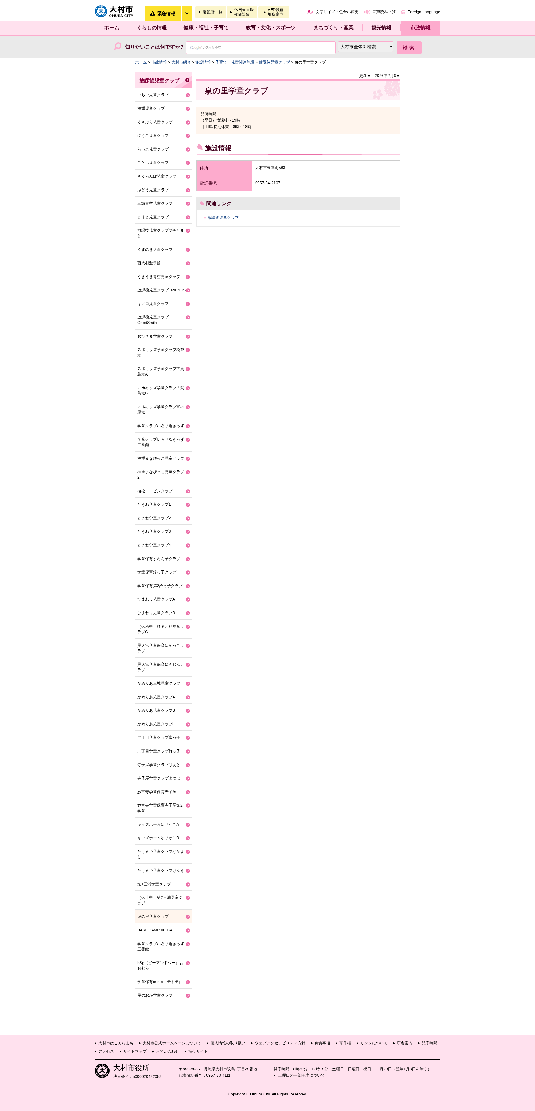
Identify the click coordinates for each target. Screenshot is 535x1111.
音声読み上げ (384, 11)
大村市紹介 (181, 62)
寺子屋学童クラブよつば (158, 778)
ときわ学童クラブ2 (154, 518)
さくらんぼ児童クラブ (156, 176)
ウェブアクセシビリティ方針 (280, 1043)
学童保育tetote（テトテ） (160, 981)
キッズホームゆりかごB (158, 838)
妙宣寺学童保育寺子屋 (156, 792)
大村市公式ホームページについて (172, 1043)
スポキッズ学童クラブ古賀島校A (160, 371)
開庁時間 (429, 1043)
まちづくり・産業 (333, 27)
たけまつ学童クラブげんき (160, 870)
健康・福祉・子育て (206, 27)
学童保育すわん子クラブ (158, 558)
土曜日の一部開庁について (301, 1075)
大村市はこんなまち (115, 1043)
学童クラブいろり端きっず (160, 425)
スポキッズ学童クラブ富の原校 (160, 410)
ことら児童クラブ (153, 162)
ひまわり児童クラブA (156, 599)
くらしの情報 (152, 27)
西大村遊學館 (149, 263)
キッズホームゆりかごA (158, 824)
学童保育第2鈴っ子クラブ (160, 586)
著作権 (345, 1043)
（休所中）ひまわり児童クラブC (160, 629)
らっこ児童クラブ (153, 149)
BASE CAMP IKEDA (154, 930)
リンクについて (374, 1043)
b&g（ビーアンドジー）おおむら (160, 965)
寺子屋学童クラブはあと (158, 765)
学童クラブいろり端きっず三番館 (160, 946)
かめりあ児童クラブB (156, 710)
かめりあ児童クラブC (156, 724)
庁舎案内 (404, 1043)
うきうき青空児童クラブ (158, 276)
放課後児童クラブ (274, 62)
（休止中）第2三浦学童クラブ (160, 900)
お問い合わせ (167, 1051)
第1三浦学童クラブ (154, 884)
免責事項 (322, 1043)
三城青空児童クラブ (154, 203)
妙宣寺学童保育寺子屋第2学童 (160, 808)
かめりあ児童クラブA (156, 697)
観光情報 (381, 27)
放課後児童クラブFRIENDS (161, 290)
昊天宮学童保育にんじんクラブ (160, 667)
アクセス (106, 1051)
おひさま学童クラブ (154, 336)
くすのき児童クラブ (154, 249)
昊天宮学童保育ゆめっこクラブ (160, 648)
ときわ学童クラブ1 (154, 504)
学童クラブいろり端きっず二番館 (160, 442)
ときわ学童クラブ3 (154, 531)
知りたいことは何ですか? (154, 47)
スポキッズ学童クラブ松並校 (160, 352)
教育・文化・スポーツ (271, 27)
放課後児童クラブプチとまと (160, 233)
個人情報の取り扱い (227, 1043)
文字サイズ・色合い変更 (337, 11)
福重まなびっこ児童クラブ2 (160, 474)
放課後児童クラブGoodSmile (153, 320)
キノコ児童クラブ (153, 303)
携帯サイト (198, 1051)
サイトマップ (135, 1051)
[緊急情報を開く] (186, 13)
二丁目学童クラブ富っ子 (158, 737)
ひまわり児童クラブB (156, 613)
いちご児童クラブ (153, 95)
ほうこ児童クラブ (153, 135)
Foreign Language (424, 11)
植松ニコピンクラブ (154, 491)
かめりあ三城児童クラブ (158, 683)
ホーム (111, 27)
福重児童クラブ (151, 108)
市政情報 (420, 27)
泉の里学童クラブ (153, 916)
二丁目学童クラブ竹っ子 (158, 751)
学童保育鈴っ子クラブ (156, 572)
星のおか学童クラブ (154, 995)
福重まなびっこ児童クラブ (160, 458)
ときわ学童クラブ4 (154, 545)
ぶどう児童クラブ (153, 190)
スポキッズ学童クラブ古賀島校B (160, 391)
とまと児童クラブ (153, 217)
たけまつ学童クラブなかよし (160, 854)
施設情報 (203, 62)
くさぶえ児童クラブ (154, 122)
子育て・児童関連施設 (234, 62)
